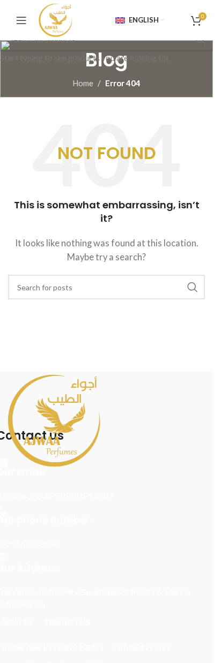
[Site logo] (55, 19)
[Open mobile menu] (21, 20)
